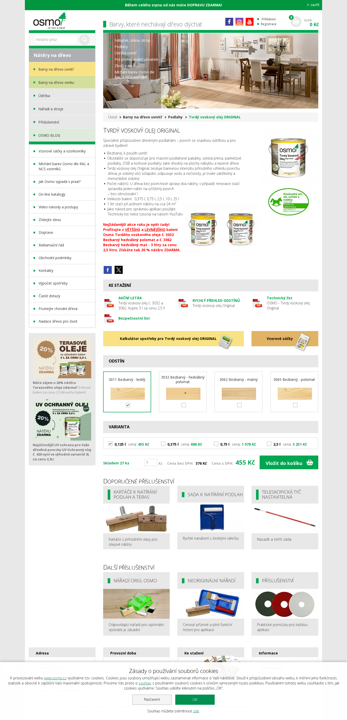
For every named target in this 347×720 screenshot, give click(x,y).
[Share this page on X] (119, 270)
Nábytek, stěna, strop (132, 40)
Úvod (112, 117)
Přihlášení (269, 19)
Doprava (46, 232)
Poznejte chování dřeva (58, 308)
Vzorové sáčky (280, 338)
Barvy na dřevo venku (56, 82)
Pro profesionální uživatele (136, 59)
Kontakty (46, 270)
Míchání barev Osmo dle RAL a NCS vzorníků (64, 166)
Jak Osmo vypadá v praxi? (60, 181)
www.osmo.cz (55, 678)
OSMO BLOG (49, 135)
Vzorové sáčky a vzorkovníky (62, 151)
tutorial (145, 214)
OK (195, 699)
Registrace (268, 24)
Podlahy (121, 46)
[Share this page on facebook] (108, 270)
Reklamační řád (51, 245)
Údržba (44, 95)
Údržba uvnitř (126, 53)
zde (196, 711)
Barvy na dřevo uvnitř (56, 69)
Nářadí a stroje (50, 108)
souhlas (145, 683)
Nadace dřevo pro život (58, 321)
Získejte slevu (50, 219)
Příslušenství (48, 122)
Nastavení (152, 699)
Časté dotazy (49, 295)
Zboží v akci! (125, 65)
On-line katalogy (52, 194)
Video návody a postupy (58, 207)
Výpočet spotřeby (53, 283)
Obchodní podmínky (55, 257)
